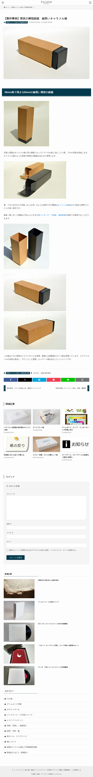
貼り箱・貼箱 (29, 770)
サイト (8, 542)
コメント (10, 494)
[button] (11, 380)
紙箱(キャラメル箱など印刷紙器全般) (16, 22)
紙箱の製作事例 (45, 373)
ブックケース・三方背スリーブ (19, 715)
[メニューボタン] (2, 2)
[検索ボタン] (90, 2)
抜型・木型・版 (13, 731)
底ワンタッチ (43, 215)
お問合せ (76, 770)
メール (9, 533)
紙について (11, 742)
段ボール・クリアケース (17, 736)
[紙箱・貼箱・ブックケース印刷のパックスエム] (46, 2)
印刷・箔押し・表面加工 (17, 726)
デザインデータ (13, 709)
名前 (9, 524)
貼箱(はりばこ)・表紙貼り (17, 752)
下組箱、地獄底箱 (58, 215)
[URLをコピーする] (82, 380)
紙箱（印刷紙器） (65, 770)
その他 (9, 699)
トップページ (18, 770)
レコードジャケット (15, 720)
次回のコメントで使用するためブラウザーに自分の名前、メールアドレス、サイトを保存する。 (43, 550)
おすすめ (36, 373)
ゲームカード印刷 (14, 704)
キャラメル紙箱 (64, 205)
